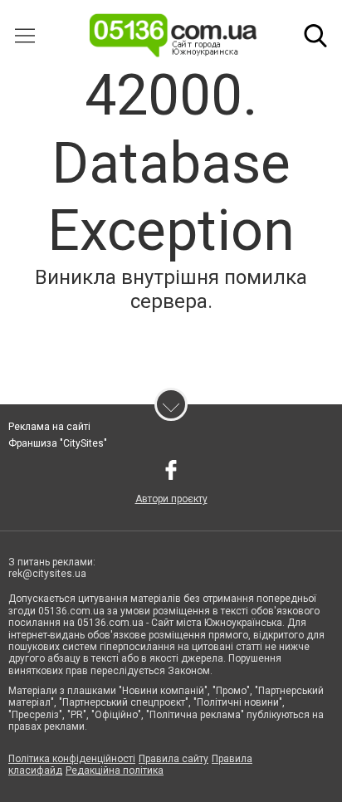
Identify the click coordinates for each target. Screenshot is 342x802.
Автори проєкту (171, 499)
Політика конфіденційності (71, 759)
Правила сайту (173, 759)
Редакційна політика (115, 770)
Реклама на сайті (49, 427)
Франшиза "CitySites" (57, 443)
